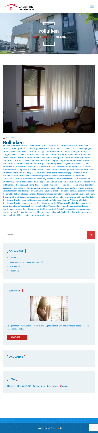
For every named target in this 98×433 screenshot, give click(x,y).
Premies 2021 (24, 386)
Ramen (13, 271)
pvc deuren (39, 386)
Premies (13, 266)
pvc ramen (53, 386)
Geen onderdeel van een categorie (25, 262)
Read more (15, 337)
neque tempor (69, 326)
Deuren (13, 257)
